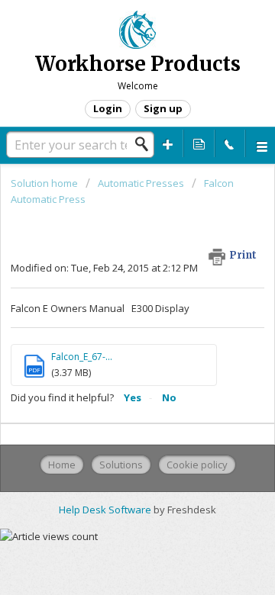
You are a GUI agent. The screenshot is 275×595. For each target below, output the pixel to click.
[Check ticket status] (198, 143)
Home (62, 464)
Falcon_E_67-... (81, 356)
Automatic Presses (141, 183)
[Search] (145, 144)
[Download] (109, 283)
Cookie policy (197, 464)
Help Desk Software (106, 509)
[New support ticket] (168, 143)
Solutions (121, 464)
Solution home (45, 183)
